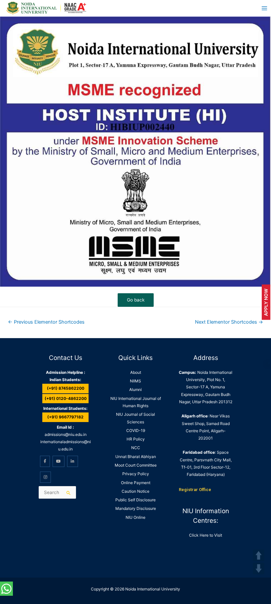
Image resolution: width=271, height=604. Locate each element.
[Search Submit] (68, 493)
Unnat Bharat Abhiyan (135, 456)
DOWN (258, 568)
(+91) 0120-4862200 (66, 398)
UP (258, 555)
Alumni (135, 389)
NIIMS (135, 380)
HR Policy (136, 439)
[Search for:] (57, 492)
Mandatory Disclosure (135, 508)
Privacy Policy (135, 473)
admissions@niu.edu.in (66, 434)
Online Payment (135, 482)
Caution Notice (135, 491)
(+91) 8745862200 (65, 388)
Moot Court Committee (136, 465)
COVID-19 (135, 430)
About (135, 372)
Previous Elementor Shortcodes (46, 322)
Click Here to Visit (205, 535)
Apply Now (266, 302)
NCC (135, 447)
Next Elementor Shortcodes (229, 322)
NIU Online (135, 517)
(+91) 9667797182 (65, 416)
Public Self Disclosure (135, 499)
